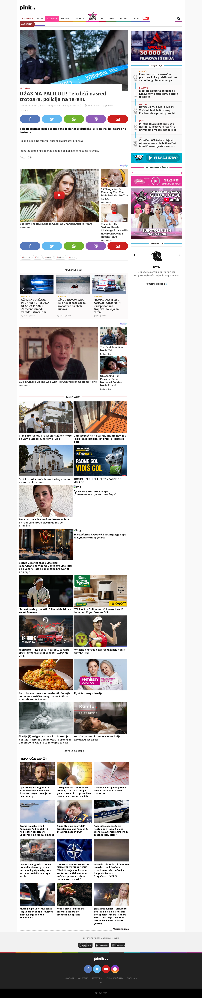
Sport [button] (111, 18)
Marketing (83, 978)
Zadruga (52, 18)
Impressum (97, 978)
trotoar (60, 257)
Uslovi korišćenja (114, 978)
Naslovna (27, 18)
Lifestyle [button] (124, 18)
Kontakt (69, 978)
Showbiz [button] (66, 18)
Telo (37, 257)
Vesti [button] (40, 18)
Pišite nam (132, 978)
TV (102, 18)
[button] (23, 290)
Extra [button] (136, 18)
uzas (71, 257)
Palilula (26, 257)
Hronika (79, 18)
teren (48, 257)
